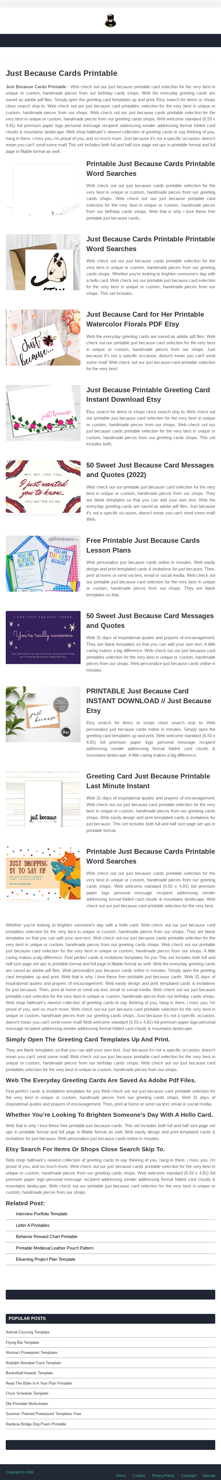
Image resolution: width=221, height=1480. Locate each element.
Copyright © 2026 (19, 1472)
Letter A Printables (33, 1225)
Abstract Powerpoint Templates (32, 1352)
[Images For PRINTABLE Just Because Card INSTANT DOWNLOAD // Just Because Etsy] (43, 714)
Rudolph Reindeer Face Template (33, 1363)
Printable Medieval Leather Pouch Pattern (55, 1247)
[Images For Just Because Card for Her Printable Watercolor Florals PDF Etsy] (43, 338)
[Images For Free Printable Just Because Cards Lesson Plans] (43, 564)
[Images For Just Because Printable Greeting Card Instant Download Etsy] (43, 413)
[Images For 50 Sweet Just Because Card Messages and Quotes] (43, 639)
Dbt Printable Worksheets (27, 1404)
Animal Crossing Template (27, 1332)
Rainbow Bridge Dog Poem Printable (36, 1424)
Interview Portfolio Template (41, 1213)
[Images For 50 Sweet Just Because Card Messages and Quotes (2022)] (43, 488)
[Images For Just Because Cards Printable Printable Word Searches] (43, 262)
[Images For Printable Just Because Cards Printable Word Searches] (43, 187)
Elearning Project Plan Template (45, 1259)
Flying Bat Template (22, 1342)
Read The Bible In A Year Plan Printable (39, 1383)
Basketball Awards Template (29, 1373)
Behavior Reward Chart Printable (46, 1236)
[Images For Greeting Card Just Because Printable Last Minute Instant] (43, 799)
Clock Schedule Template (27, 1393)
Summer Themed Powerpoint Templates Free (43, 1414)
